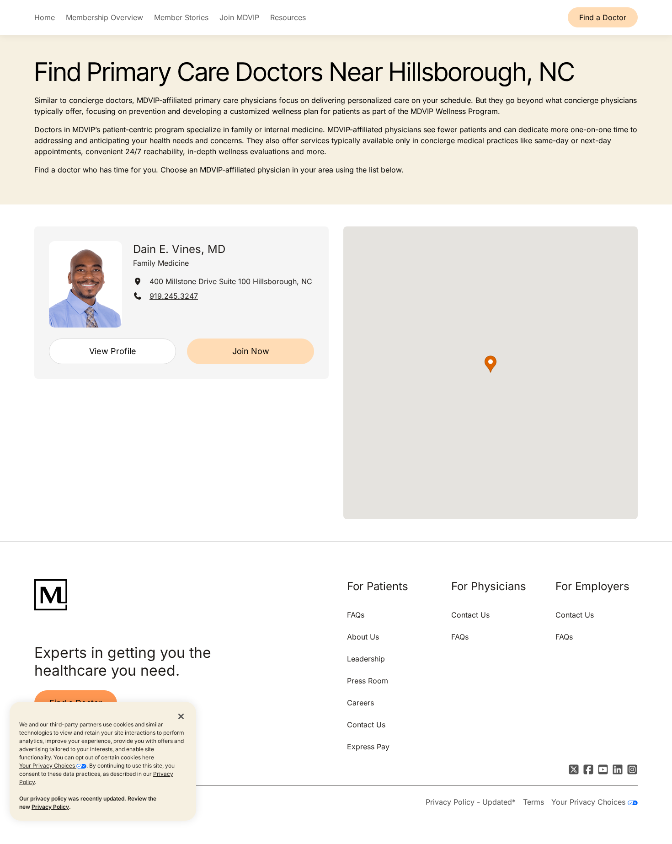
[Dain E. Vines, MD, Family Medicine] (85, 284)
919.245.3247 (173, 296)
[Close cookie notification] (181, 715)
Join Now (250, 351)
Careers (360, 702)
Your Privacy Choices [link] (589, 801)
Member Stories (181, 17)
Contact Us (366, 724)
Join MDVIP (239, 17)
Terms (533, 801)
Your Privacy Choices (47, 765)
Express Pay (368, 746)
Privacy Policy (50, 806)
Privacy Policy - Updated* (471, 801)
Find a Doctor (602, 17)
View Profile (112, 351)
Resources (288, 17)
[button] (490, 364)
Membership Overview (104, 17)
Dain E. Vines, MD (179, 249)
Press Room (367, 680)
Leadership (366, 658)
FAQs (355, 614)
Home (44, 17)
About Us (363, 636)
